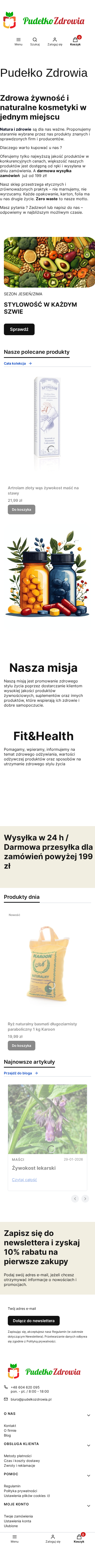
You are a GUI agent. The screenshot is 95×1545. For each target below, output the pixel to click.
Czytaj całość (24, 1179)
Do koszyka (21, 509)
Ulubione (11, 1526)
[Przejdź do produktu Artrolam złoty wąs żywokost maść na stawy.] (47, 429)
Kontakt (10, 1426)
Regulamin (12, 1486)
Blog (7, 1435)
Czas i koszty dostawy (22, 1461)
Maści (18, 1159)
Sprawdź (19, 329)
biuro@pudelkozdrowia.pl (31, 1399)
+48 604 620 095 (25, 1387)
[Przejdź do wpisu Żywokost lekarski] (47, 1119)
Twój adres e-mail (22, 1308)
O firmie (10, 1430)
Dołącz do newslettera (34, 1320)
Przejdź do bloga (18, 1073)
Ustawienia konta (17, 1521)
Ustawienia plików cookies (25, 1496)
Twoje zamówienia (18, 1516)
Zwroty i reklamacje (19, 1465)
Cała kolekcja (15, 363)
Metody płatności (17, 1456)
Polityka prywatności (20, 1491)
